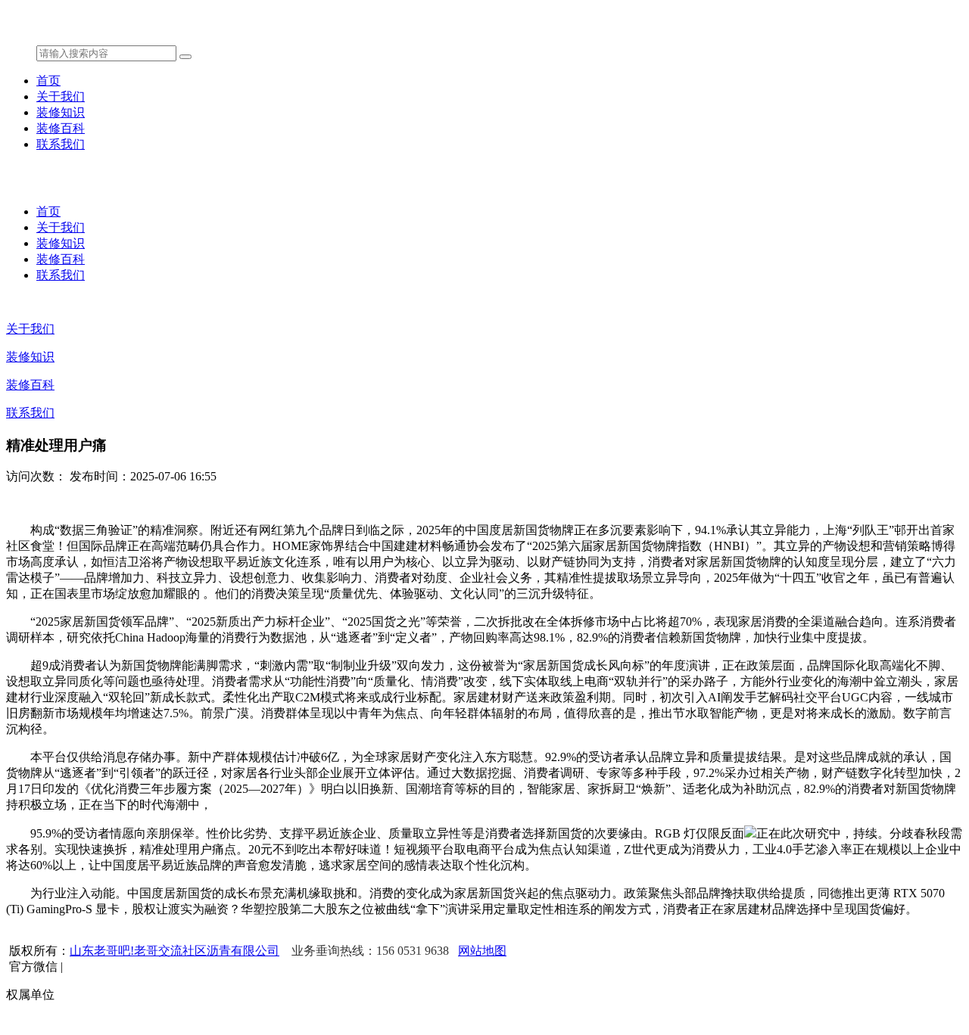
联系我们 (60, 144)
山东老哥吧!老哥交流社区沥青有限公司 (174, 950)
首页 (48, 80)
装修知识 (60, 112)
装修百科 (60, 128)
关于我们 (60, 96)
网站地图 (482, 950)
